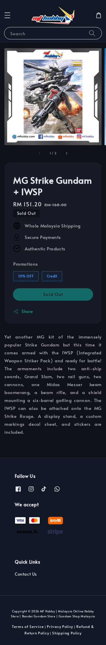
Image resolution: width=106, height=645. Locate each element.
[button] (7, 15)
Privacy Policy (60, 626)
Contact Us (26, 574)
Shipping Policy (67, 633)
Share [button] (27, 311)
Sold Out (53, 294)
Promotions (25, 264)
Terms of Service (28, 626)
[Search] (92, 33)
